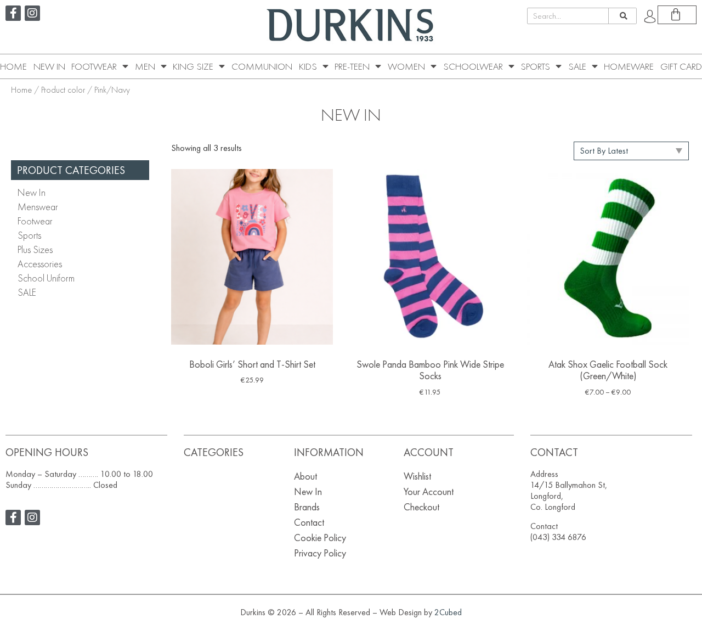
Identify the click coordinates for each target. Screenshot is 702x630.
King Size (193, 66)
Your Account (429, 491)
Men (145, 66)
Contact (309, 522)
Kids (308, 66)
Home (13, 66)
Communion (261, 66)
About (305, 476)
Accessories (40, 263)
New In (49, 66)
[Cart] (677, 14)
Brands (307, 506)
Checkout (421, 506)
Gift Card (681, 66)
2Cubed (448, 612)
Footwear (94, 66)
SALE (577, 66)
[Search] (622, 16)
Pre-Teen (352, 66)
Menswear (38, 206)
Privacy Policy (320, 553)
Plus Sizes (35, 249)
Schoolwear (473, 66)
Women (406, 66)
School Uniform (46, 278)
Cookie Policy (320, 537)
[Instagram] (32, 13)
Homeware (629, 66)
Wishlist (417, 476)
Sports (535, 66)
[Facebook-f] (13, 13)
